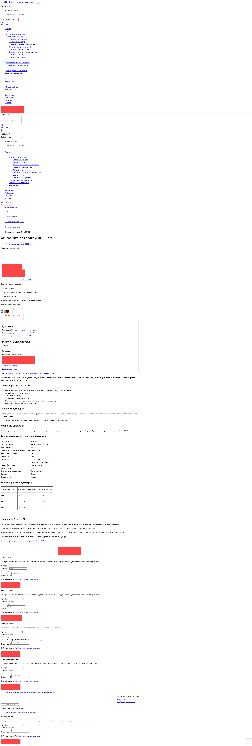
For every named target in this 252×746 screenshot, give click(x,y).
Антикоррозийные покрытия (15, 73)
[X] (7, 311)
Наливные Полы (11, 89)
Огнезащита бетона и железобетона (26, 165)
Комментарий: (6, 575)
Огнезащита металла (20, 160)
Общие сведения (7, 373)
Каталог (7, 31)
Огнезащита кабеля (20, 162)
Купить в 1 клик (14, 272)
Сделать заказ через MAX (11, 365)
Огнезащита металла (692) (18, 39)
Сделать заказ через (9, 369)
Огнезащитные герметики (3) (19, 57)
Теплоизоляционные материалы (17, 65)
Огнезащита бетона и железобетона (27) (23, 44)
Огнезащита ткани (19, 175)
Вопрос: (3, 608)
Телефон (4, 568)
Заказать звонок (12, 108)
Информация (9, 97)
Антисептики (9, 81)
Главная (8, 29)
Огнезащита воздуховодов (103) (20, 47)
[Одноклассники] (5, 311)
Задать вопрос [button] (11, 618)
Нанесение (39, 373)
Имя (3, 566)
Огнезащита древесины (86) (19, 49)
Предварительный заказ (18, 359)
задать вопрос (12, 315)
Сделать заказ (69, 550)
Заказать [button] (10, 585)
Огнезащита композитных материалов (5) (24, 52)
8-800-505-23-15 (26, 280)
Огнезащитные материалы (14, 36)
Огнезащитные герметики (22, 177)
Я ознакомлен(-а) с (22, 579)
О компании (9, 100)
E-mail (3, 571)
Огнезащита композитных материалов (27, 172)
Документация (49, 373)
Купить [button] (12, 266)
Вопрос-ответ (10, 95)
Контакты (8, 103)
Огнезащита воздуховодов (22, 167)
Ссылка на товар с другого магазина (14, 639)
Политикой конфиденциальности (29, 579)
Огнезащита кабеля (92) (17, 42)
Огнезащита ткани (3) (16, 54)
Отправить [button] (10, 653)
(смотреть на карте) (18, 330)
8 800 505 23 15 (7, 345)
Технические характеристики (24, 373)
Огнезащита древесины (21, 170)
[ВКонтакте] (2, 311)
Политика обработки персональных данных (21, 712)
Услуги (38, 692)
